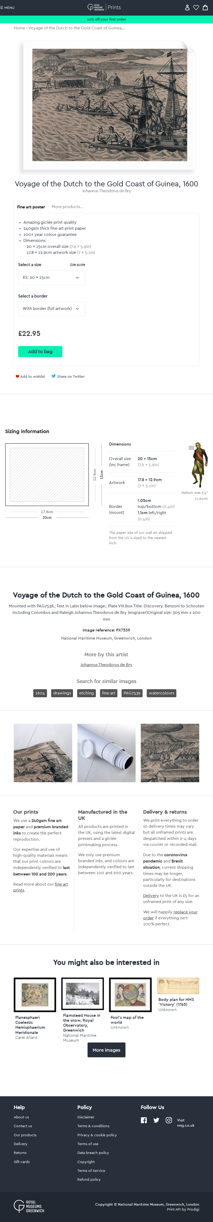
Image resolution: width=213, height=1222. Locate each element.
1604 (40, 693)
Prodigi (193, 1209)
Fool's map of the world (127, 1020)
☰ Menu (7, 8)
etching (86, 693)
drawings (62, 693)
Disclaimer (85, 1117)
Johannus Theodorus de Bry (106, 191)
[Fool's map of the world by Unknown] (130, 995)
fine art (108, 693)
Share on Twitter (70, 376)
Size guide (77, 264)
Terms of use (87, 1144)
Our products (25, 1135)
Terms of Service (91, 1171)
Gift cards (22, 1162)
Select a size (51, 264)
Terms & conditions (93, 1126)
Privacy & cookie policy (97, 1135)
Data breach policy (93, 1153)
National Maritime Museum (79, 1038)
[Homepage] (105, 7)
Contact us (23, 1126)
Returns (20, 1153)
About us (21, 1117)
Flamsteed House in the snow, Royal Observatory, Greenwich (81, 1023)
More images (106, 1050)
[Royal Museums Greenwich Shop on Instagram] (169, 1122)
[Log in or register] (187, 7)
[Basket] (205, 7)
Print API (174, 1209)
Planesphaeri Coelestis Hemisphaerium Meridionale (30, 1025)
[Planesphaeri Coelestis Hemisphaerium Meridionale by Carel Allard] (35, 995)
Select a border (33, 296)
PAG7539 (132, 693)
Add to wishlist (32, 376)
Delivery (151, 896)
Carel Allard (26, 1037)
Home (19, 28)
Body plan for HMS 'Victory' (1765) (176, 1002)
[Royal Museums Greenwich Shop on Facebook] (144, 1122)
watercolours (161, 693)
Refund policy (89, 1179)
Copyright (86, 1162)
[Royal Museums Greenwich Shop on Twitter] (156, 1122)
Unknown (120, 1027)
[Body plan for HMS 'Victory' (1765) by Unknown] (178, 993)
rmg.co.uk (185, 1125)
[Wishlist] (196, 7)
